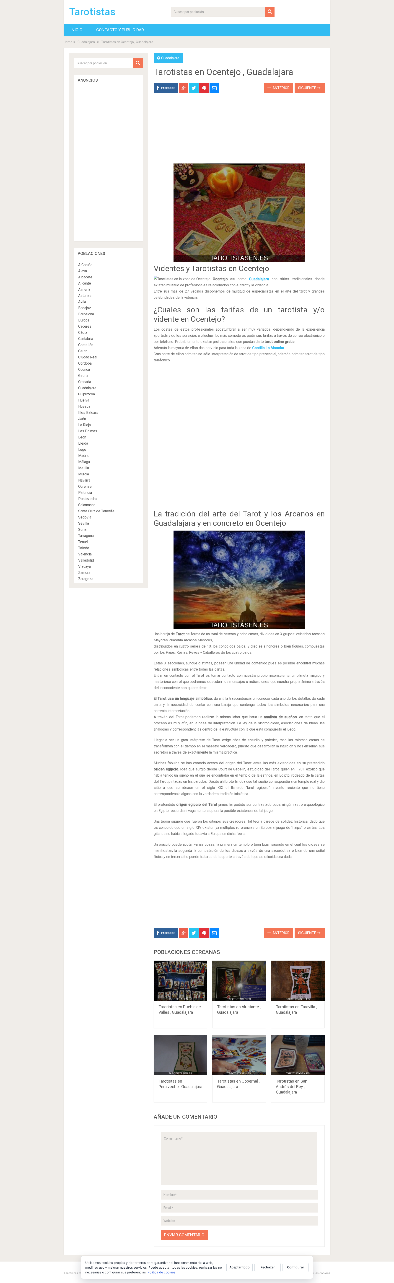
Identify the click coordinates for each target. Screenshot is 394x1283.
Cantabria (85, 339)
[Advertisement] (239, 131)
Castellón (85, 345)
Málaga (84, 462)
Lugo (82, 449)
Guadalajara (86, 42)
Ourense (85, 486)
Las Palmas (87, 431)
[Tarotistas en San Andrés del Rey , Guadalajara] (298, 1055)
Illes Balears (88, 412)
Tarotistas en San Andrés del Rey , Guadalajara (291, 1086)
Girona (83, 375)
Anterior (281, 88)
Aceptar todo (239, 1267)
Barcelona (86, 314)
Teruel (83, 542)
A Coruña (85, 265)
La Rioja (84, 425)
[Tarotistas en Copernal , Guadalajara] (239, 1055)
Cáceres (84, 326)
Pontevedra (87, 499)
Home (68, 42)
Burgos (84, 320)
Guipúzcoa (86, 394)
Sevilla (83, 523)
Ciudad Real (87, 357)
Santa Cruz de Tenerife (96, 511)
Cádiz (82, 332)
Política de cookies (161, 1272)
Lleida (83, 443)
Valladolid (86, 560)
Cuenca (84, 369)
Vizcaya (84, 566)
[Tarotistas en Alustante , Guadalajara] (239, 981)
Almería (84, 289)
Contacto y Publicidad (120, 29)
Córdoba (85, 363)
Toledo (83, 548)
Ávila (82, 302)
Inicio (76, 29)
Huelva (83, 400)
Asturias (84, 295)
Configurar (295, 1267)
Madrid (83, 456)
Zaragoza (85, 579)
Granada (84, 382)
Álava (82, 271)
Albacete (85, 277)
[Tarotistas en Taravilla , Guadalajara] (298, 981)
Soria (82, 529)
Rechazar (267, 1267)
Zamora (84, 572)
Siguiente (307, 88)
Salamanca (86, 505)
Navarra (84, 480)
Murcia (83, 474)
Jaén (82, 419)
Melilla (83, 468)
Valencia (85, 554)
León (82, 437)
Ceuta (82, 351)
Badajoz (84, 308)
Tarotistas (92, 12)
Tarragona (86, 536)
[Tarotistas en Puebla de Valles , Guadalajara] (180, 981)
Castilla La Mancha (268, 348)
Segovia (84, 517)
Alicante (84, 283)
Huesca (84, 406)
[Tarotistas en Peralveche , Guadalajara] (180, 1055)
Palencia (85, 492)
